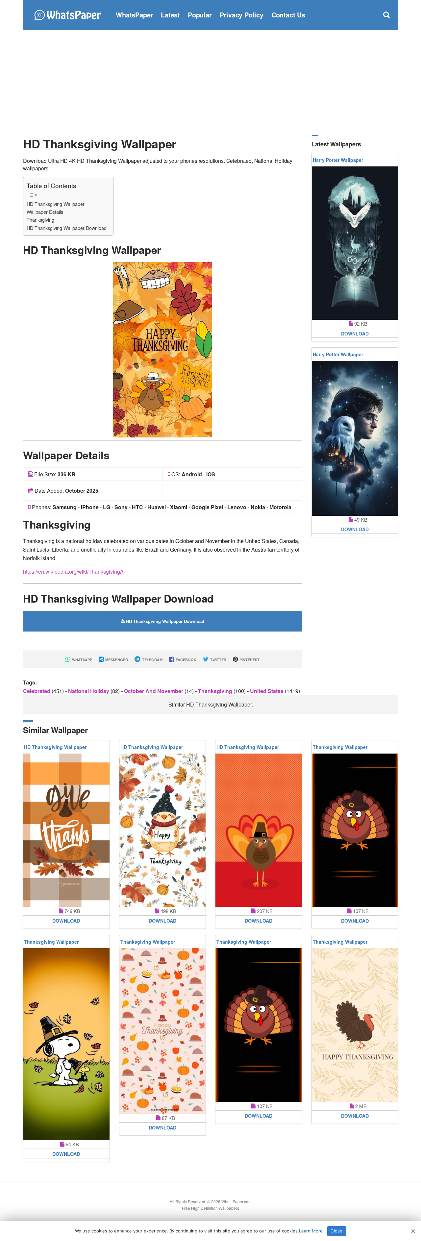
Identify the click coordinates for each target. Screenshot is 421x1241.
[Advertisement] (210, 82)
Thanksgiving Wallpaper (340, 747)
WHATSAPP (81, 659)
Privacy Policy (241, 14)
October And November (154, 691)
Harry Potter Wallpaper (338, 160)
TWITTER (217, 659)
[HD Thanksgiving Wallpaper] (162, 349)
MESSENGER (116, 659)
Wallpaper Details (45, 211)
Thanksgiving (40, 219)
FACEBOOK (185, 659)
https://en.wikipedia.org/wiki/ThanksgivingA (73, 571)
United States (267, 691)
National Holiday (89, 691)
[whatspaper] (67, 14)
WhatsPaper (134, 14)
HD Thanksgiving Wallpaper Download (67, 227)
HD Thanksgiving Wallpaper (56, 203)
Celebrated (37, 691)
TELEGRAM (151, 659)
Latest (170, 14)
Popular (200, 14)
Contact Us (288, 14)
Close (336, 1230)
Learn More (311, 1230)
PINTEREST (249, 659)
